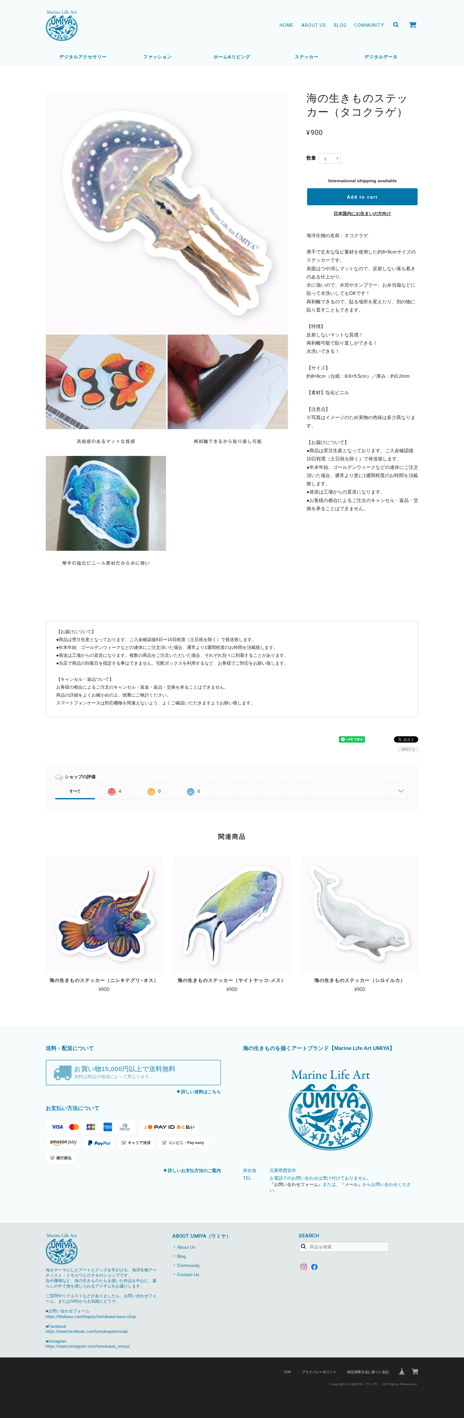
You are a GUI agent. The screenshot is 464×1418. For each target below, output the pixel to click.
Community (369, 25)
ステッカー (306, 56)
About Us (313, 25)
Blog (340, 25)
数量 (311, 157)
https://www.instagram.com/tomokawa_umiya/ (88, 1346)
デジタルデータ (381, 56)
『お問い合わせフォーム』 (296, 1184)
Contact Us (188, 1274)
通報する (408, 749)
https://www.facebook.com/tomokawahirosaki (87, 1331)
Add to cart (362, 197)
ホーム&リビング (232, 56)
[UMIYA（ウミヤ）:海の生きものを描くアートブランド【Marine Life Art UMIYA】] (330, 1110)
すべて (75, 791)
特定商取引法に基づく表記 (368, 1372)
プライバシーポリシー (319, 1372)
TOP (287, 1372)
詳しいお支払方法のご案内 (194, 1170)
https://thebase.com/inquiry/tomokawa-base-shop (91, 1317)
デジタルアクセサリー (83, 56)
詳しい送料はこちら (201, 1091)
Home (287, 25)
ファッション (157, 56)
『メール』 (351, 1184)
